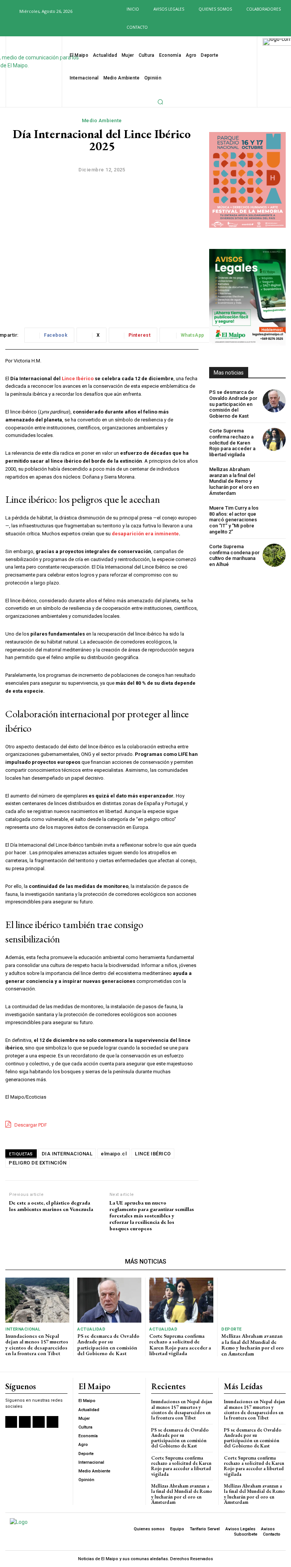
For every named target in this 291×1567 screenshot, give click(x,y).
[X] (32, 28)
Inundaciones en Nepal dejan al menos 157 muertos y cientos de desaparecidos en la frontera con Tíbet (36, 1344)
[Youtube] (45, 28)
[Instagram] (20, 28)
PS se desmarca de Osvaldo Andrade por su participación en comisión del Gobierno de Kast (233, 403)
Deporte (231, 1329)
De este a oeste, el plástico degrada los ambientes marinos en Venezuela (51, 1206)
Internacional (23, 1329)
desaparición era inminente (145, 533)
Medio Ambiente (102, 120)
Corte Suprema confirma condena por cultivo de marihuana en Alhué (234, 555)
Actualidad (91, 1329)
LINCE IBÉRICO (153, 1154)
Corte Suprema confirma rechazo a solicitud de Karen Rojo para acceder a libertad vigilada (232, 442)
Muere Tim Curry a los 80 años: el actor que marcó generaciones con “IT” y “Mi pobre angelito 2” (233, 519)
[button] (9, 11)
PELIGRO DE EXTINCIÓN (37, 1163)
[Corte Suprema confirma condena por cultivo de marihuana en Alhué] (274, 555)
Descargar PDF (30, 1125)
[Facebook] (8, 28)
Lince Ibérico (77, 378)
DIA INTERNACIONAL (67, 1154)
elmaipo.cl (114, 1154)
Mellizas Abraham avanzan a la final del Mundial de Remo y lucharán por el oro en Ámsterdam (234, 481)
